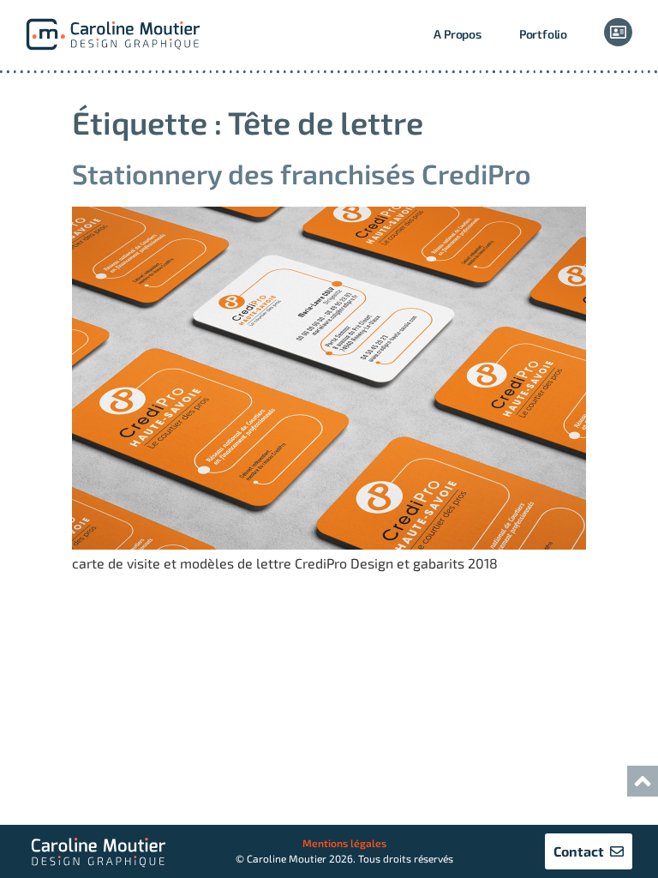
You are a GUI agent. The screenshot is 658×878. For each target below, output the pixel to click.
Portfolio (543, 34)
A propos (457, 34)
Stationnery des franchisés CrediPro (301, 173)
